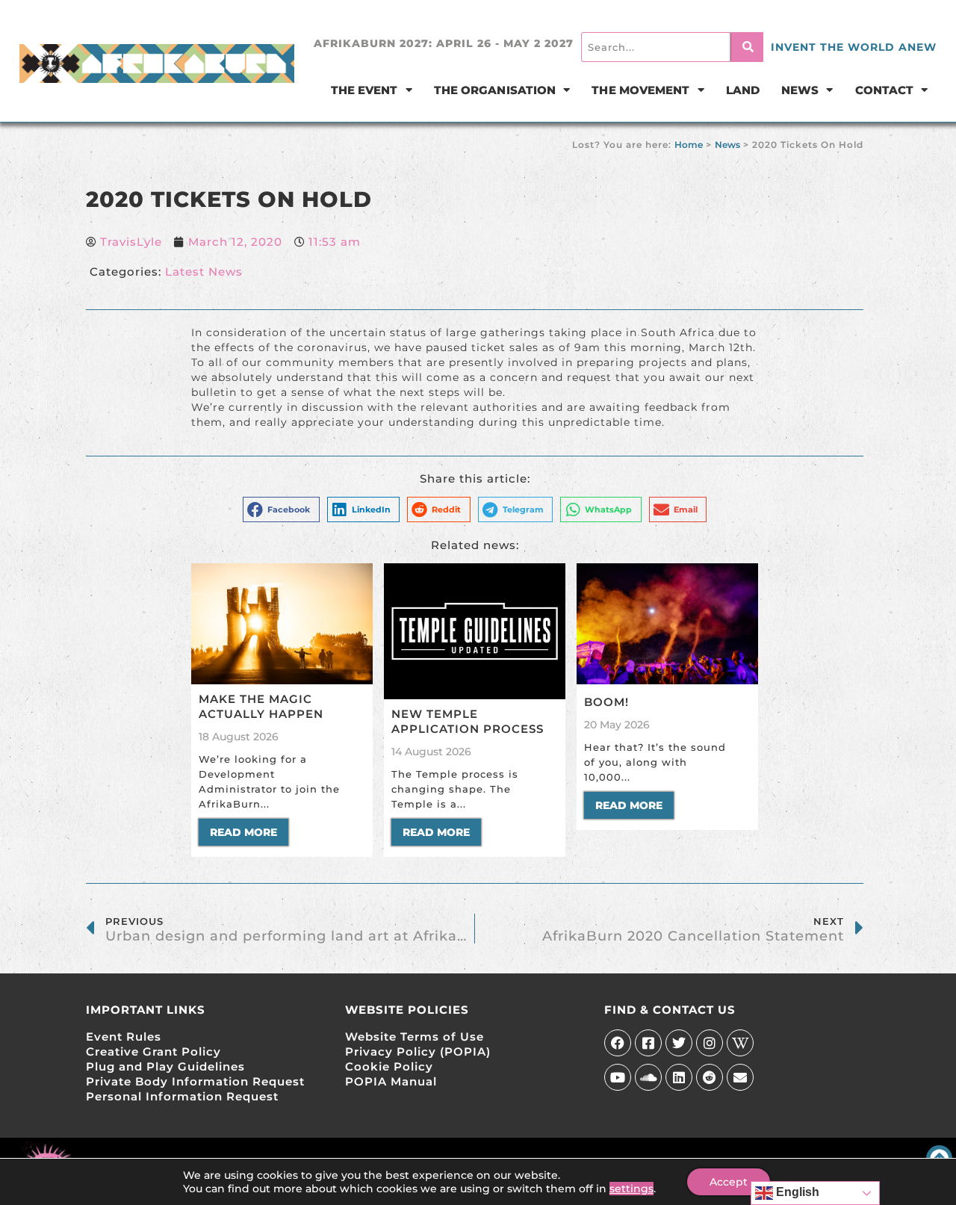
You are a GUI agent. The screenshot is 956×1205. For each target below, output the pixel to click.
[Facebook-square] (648, 1042)
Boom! (606, 702)
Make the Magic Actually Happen (261, 706)
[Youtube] (617, 1077)
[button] (281, 509)
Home (688, 144)
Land (743, 90)
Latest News (204, 271)
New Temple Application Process (467, 721)
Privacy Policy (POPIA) (418, 1051)
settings (631, 1188)
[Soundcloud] (648, 1077)
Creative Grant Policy (153, 1051)
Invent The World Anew (854, 47)
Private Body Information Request (195, 1081)
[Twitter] (678, 1042)
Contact (884, 90)
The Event (364, 90)
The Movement (640, 90)
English (796, 1192)
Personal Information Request (182, 1096)
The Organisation (495, 90)
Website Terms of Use (414, 1036)
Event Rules (123, 1036)
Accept (729, 1182)
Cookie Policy (389, 1066)
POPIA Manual (391, 1081)
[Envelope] (740, 1077)
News (800, 90)
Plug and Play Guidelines (165, 1066)
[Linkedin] (678, 1077)
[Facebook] (617, 1042)
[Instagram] (709, 1042)
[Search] (747, 47)
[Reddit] (709, 1077)
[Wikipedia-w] (740, 1042)
